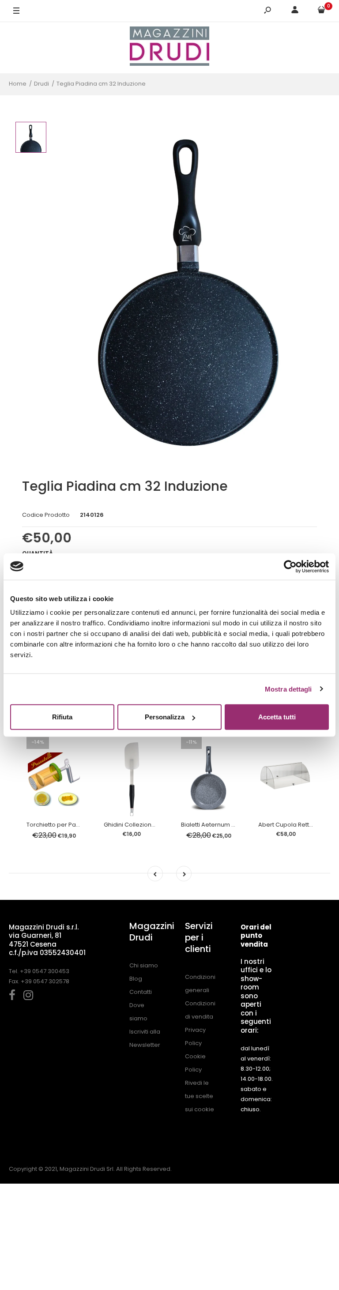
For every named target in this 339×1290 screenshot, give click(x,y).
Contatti (140, 992)
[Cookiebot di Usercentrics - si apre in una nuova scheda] (290, 566)
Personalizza (165, 717)
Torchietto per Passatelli (61, 824)
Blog (135, 978)
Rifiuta (62, 717)
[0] (321, 11)
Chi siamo (143, 965)
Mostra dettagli (288, 688)
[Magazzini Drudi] (169, 47)
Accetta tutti (277, 717)
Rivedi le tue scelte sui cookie (199, 1096)
